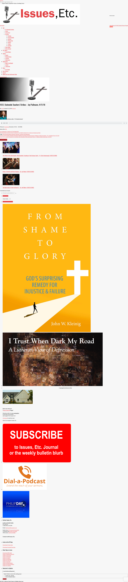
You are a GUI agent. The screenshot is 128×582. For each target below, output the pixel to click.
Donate (111, 26)
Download (6, 126)
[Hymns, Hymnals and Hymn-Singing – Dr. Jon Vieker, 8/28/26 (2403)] (11, 168)
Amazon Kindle (11, 37)
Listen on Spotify (6, 561)
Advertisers (7, 60)
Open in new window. (112, 15)
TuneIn (9, 44)
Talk (3, 28)
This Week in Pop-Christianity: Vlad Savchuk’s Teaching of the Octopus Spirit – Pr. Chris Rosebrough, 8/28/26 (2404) (30, 155)
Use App (7, 34)
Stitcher (9, 45)
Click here (5, 418)
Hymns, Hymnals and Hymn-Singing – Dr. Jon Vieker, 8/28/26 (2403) (18, 171)
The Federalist (26, 134)
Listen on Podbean (7, 559)
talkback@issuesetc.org (11, 527)
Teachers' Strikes (19, 134)
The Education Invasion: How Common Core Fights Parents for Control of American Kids (20, 132)
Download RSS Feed (7, 553)
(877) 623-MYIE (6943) (13, 530)
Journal (6, 65)
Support (4, 53)
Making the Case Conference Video (10, 74)
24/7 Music (5, 50)
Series (6, 31)
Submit (4, 578)
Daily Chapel (7, 47)
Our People (7, 69)
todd (2, 108)
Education (5, 134)
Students (9, 134)
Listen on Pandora (7, 556)
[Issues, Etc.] (40, 24)
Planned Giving (8, 57)
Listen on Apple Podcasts (8, 554)
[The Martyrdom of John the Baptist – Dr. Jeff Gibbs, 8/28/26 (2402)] (11, 184)
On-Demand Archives (9, 29)
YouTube (9, 36)
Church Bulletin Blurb (10, 576)
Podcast (14, 108)
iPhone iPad (10, 41)
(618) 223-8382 (13, 531)
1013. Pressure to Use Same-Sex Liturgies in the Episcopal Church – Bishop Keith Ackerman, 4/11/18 (28, 137)
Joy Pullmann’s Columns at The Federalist (9, 131)
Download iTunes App (8, 545)
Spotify (9, 42)
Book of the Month (9, 63)
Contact (4, 73)
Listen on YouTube (7, 555)
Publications (5, 61)
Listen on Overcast (7, 560)
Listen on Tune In (6, 558)
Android (9, 39)
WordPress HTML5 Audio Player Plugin (119, 25)
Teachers (13, 134)
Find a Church (5, 71)
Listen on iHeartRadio (8, 563)
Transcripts (7, 66)
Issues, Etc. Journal (9, 575)
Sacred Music (8, 52)
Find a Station (8, 49)
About (4, 68)
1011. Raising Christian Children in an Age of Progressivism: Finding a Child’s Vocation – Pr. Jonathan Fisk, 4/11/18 (33, 135)
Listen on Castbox (7, 565)
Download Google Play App (9, 547)
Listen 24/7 (7, 33)
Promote (7, 58)
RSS (6, 129)
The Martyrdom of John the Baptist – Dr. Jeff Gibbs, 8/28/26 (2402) (18, 187)
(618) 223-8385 (11, 532)
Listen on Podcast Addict (8, 564)
